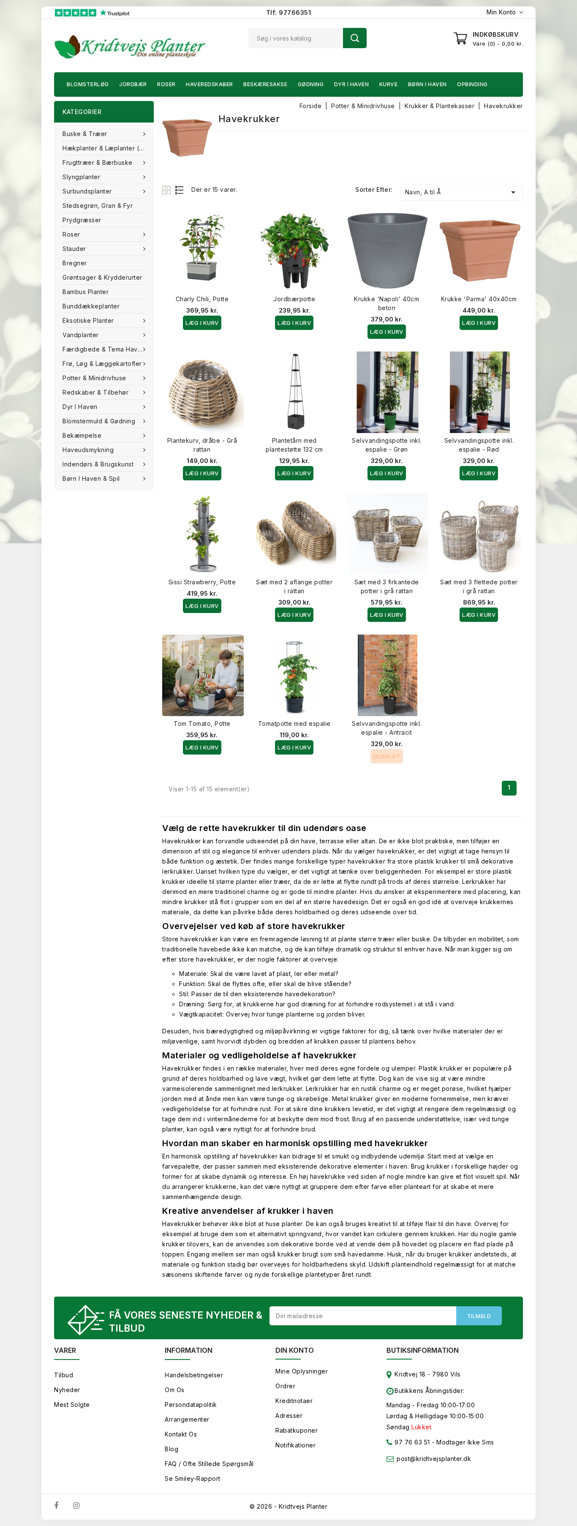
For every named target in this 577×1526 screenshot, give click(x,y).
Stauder (74, 248)
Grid (167, 190)
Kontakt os (181, 1434)
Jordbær (133, 84)
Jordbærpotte (294, 298)
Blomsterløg (88, 84)
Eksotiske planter (88, 320)
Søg (355, 38)
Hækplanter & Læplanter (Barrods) (108, 148)
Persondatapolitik (191, 1404)
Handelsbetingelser (194, 1375)
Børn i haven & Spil (91, 478)
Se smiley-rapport (192, 1478)
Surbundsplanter (87, 191)
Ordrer (285, 1386)
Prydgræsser (82, 219)
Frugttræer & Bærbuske (98, 162)
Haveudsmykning (88, 449)
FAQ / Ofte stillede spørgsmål (209, 1463)
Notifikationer (295, 1445)
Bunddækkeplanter (91, 306)
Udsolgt (387, 756)
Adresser (288, 1415)
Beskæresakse (265, 84)
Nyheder (67, 1389)
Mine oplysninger (301, 1371)
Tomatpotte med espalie (294, 723)
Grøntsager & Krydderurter (102, 277)
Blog (171, 1448)
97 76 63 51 (411, 1442)
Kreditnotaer (294, 1400)
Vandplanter (81, 334)
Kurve (388, 84)
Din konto (294, 1350)
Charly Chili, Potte (202, 298)
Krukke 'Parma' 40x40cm (479, 298)
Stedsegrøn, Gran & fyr (98, 205)
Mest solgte (72, 1404)
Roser (166, 84)
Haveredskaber (209, 84)
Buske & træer (85, 133)
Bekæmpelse (82, 435)
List (179, 190)
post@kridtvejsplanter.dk (434, 1458)
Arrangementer (187, 1419)
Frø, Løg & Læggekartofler (102, 363)
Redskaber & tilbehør (95, 392)
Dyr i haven (351, 84)
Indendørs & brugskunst (98, 464)
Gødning (311, 84)
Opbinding (472, 84)
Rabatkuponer (296, 1430)
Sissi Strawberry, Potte (202, 582)
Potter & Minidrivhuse (94, 378)
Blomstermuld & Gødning (99, 421)
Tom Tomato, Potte (202, 723)
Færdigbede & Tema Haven (104, 349)
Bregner (75, 263)
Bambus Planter (86, 291)
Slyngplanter (81, 176)
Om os (175, 1389)
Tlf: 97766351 (288, 12)
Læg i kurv (202, 322)
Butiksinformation (422, 1350)
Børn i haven (427, 84)
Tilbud (63, 1375)
